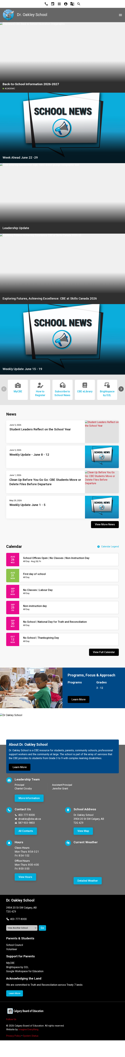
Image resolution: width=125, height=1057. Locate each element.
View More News (105, 524)
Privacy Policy (13, 1035)
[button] (121, 389)
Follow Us (11, 1019)
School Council (14, 945)
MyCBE (10, 962)
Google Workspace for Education (24, 971)
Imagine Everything (28, 1029)
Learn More (78, 699)
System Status (30, 1035)
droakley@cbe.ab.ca (29, 818)
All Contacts (26, 831)
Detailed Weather (87, 880)
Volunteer (11, 949)
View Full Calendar (104, 652)
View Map (83, 831)
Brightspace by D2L (17, 967)
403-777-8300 (26, 815)
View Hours (25, 877)
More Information (29, 798)
